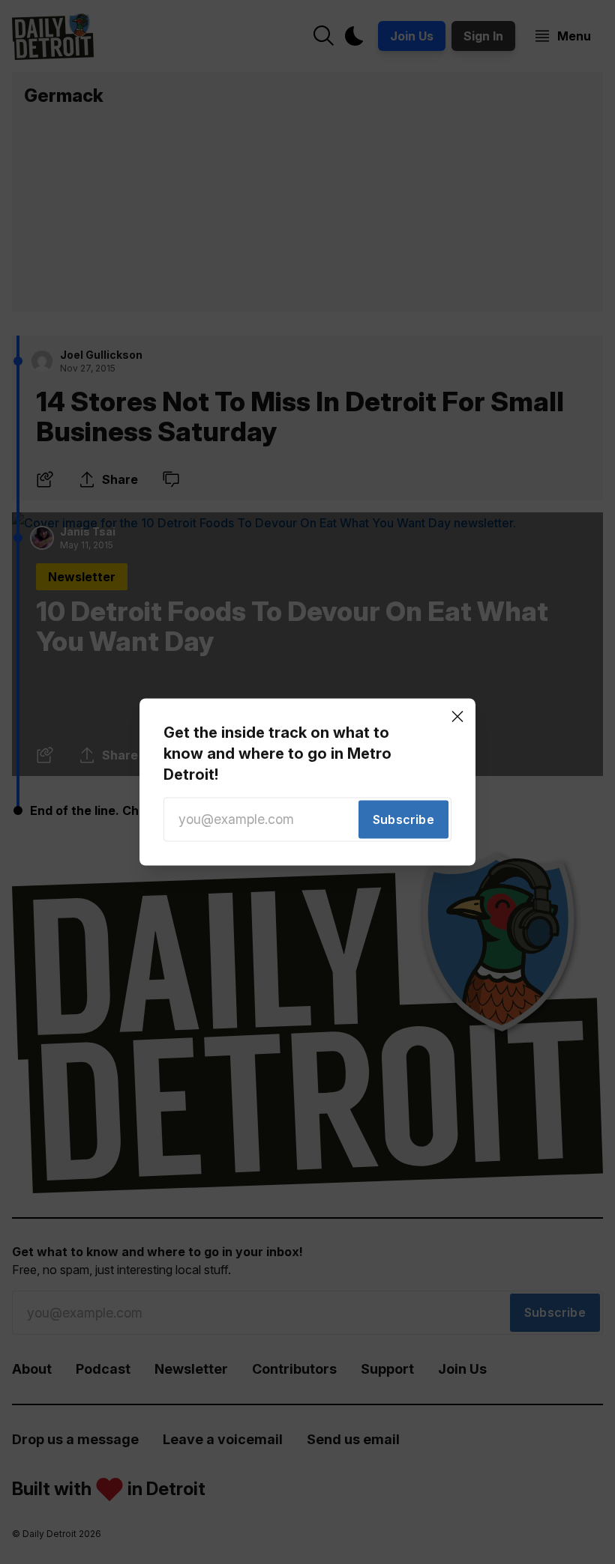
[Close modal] (457, 716)
